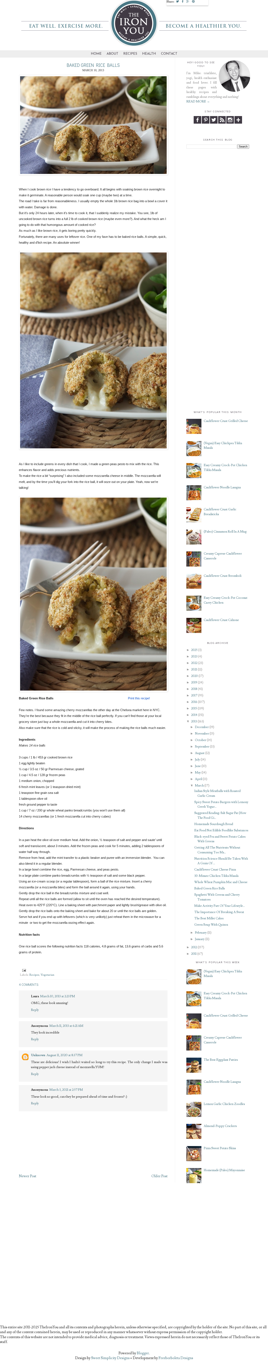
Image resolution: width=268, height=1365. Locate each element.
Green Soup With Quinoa (211, 925)
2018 (194, 689)
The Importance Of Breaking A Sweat (219, 912)
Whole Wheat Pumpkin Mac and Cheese (220, 882)
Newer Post (27, 1176)
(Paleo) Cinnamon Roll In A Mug (225, 532)
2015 (194, 708)
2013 (194, 721)
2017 (194, 695)
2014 (194, 715)
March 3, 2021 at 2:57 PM (66, 1090)
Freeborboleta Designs (175, 1358)
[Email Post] (23, 970)
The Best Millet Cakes (209, 918)
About (112, 54)
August (200, 753)
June (198, 766)
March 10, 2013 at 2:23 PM (57, 996)
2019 (194, 682)
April (198, 779)
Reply (35, 1010)
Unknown (38, 1055)
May (198, 773)
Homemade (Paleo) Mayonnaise (224, 1170)
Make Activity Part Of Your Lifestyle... (219, 906)
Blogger (143, 1353)
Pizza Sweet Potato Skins (220, 1148)
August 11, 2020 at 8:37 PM (64, 1055)
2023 (194, 657)
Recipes (130, 54)
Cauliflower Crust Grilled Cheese (226, 421)
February (201, 933)
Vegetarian (47, 975)
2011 (194, 954)
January (200, 939)
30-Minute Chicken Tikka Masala (216, 876)
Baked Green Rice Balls (209, 888)
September (202, 747)
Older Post (159, 1176)
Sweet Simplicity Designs (110, 1358)
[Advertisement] (217, 215)
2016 (194, 702)
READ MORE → (198, 102)
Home (96, 54)
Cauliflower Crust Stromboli (222, 576)
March (199, 786)
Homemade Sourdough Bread (213, 824)
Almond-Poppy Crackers (220, 1126)
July (197, 760)
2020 (194, 676)
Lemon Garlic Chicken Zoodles (224, 1104)
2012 (194, 947)
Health (149, 54)
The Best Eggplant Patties (221, 1060)
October (200, 740)
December (202, 727)
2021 (194, 670)
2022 (194, 663)
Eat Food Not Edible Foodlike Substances (221, 830)
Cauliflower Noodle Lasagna (222, 487)
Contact (169, 54)
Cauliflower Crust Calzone (221, 620)
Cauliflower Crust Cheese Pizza (215, 870)
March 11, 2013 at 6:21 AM (66, 1026)
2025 (194, 650)
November (202, 734)
